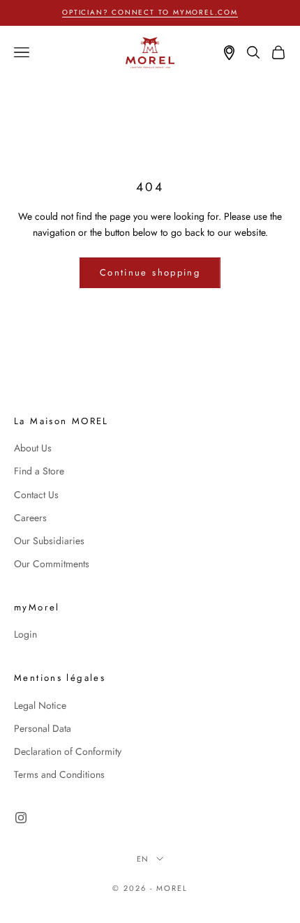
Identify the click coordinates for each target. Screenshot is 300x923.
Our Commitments (51, 564)
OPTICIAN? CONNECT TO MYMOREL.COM (150, 12)
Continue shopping (150, 272)
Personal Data (42, 728)
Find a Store (39, 471)
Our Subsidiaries (49, 541)
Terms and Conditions (59, 774)
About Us (33, 448)
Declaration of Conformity (67, 751)
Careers (30, 518)
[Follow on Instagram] (21, 818)
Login (25, 634)
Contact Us (36, 495)
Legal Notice (40, 705)
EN (143, 858)
